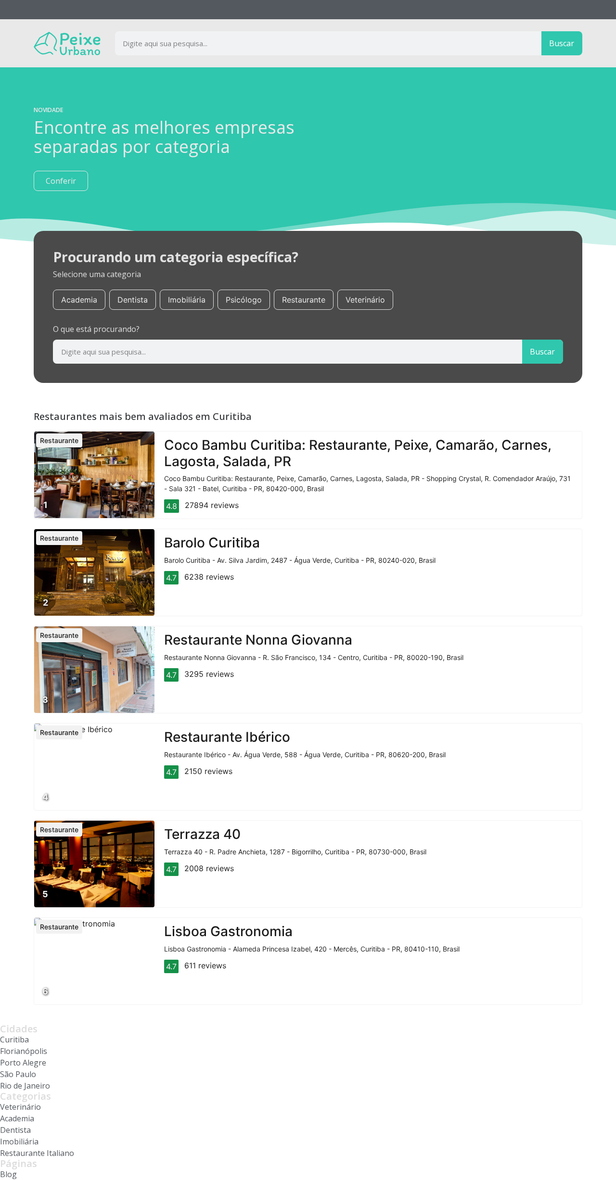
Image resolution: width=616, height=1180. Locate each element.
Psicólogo (244, 300)
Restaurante (303, 300)
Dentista (132, 300)
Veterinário (365, 300)
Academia (79, 300)
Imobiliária (186, 300)
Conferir (61, 181)
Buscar (561, 43)
